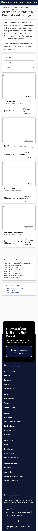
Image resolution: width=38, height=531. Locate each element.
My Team (7, 468)
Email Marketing (10, 430)
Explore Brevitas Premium (19, 351)
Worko (6, 145)
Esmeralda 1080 (9, 101)
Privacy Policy (10, 515)
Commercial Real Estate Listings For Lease (15, 7)
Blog (6, 445)
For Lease (7, 380)
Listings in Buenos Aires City (13, 288)
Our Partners (9, 453)
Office (14, 9)
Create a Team (9, 407)
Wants (6, 384)
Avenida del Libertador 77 (13, 233)
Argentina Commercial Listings (14, 267)
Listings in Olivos (9, 290)
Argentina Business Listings (13, 265)
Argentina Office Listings (12, 273)
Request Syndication (11, 458)
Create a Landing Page (12, 480)
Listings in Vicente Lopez (12, 292)
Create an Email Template (13, 476)
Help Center (8, 449)
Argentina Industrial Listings (13, 269)
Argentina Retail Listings (12, 278)
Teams (6, 403)
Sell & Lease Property (12, 422)
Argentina (6, 9)
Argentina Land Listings (11, 271)
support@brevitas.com (13, 509)
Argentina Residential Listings (14, 275)
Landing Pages (9, 426)
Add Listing (8, 472)
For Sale (7, 376)
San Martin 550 (9, 189)
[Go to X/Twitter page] (19, 521)
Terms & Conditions (24, 512)
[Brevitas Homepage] (19, 366)
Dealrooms (8, 434)
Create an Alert (9, 389)
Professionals (9, 399)
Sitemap (19, 515)
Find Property (9, 417)
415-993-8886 (10, 512)
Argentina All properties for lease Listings (17, 263)
